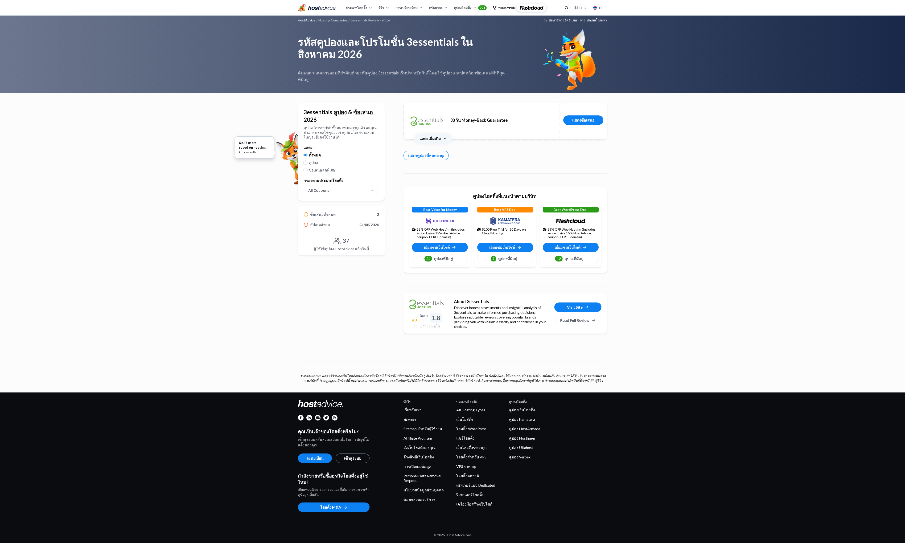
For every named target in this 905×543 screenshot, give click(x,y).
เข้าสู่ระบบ (352, 458)
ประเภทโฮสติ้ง (356, 8)
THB (580, 8)
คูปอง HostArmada (524, 428)
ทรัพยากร (436, 8)
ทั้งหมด (315, 155)
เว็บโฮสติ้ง (464, 419)
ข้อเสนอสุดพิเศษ (322, 170)
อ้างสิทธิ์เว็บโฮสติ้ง (418, 457)
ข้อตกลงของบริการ (419, 499)
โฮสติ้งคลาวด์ (467, 476)
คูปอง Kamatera (522, 419)
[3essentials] (426, 304)
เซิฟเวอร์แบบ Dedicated (475, 485)
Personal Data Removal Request (422, 478)
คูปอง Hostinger (522, 438)
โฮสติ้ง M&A (330, 507)
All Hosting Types (470, 410)
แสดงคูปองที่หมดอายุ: (426, 155)
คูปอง (313, 162)
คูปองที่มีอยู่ (439, 258)
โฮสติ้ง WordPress (471, 428)
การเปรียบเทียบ (406, 8)
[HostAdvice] (317, 8)
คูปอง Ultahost (521, 447)
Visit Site (575, 307)
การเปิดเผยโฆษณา (593, 20)
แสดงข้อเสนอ (583, 120)
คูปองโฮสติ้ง (469, 8)
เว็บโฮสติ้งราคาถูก (471, 447)
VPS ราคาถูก (466, 466)
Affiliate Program (417, 438)
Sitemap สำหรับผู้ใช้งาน (422, 428)
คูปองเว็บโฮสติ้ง (522, 410)
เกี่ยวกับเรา (412, 410)
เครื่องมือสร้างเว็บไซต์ (474, 504)
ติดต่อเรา (410, 419)
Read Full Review (574, 320)
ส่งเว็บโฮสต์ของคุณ (419, 447)
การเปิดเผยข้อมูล (417, 466)
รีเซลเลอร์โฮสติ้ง (470, 494)
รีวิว (381, 8)
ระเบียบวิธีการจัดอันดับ (560, 20)
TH (600, 8)
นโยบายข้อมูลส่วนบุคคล (423, 490)
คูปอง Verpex (520, 457)
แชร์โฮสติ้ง (465, 438)
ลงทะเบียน (315, 458)
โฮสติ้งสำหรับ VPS (471, 457)
